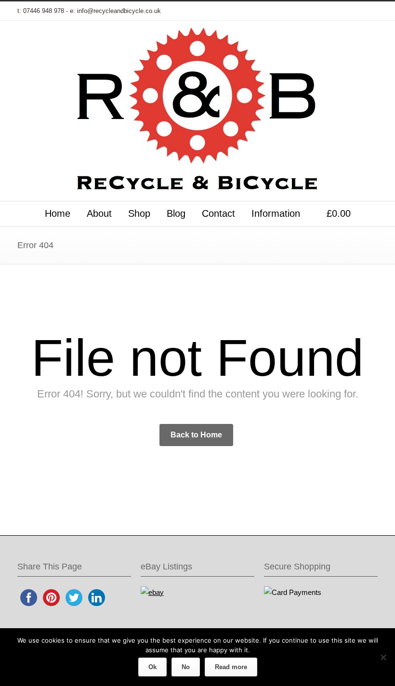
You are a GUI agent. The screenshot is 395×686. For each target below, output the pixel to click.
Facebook (291, 11)
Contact (218, 213)
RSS (368, 11)
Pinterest (348, 11)
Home (57, 213)
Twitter (271, 11)
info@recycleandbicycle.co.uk (119, 10)
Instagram (329, 11)
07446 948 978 (43, 10)
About (99, 213)
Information (275, 213)
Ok (152, 667)
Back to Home (196, 435)
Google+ (310, 11)
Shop (139, 213)
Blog (176, 213)
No (186, 667)
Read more (231, 667)
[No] (383, 657)
